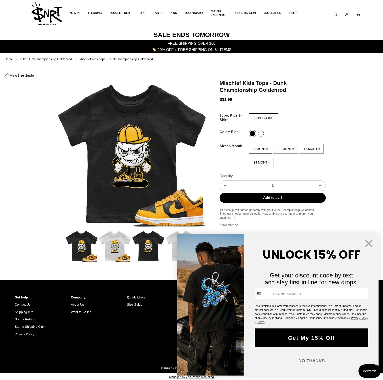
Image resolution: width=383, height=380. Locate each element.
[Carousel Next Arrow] (199, 153)
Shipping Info (24, 312)
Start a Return (25, 319)
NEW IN (75, 13)
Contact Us (22, 304)
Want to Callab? (82, 312)
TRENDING (95, 13)
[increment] (320, 186)
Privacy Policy (24, 334)
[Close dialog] (369, 243)
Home (8, 59)
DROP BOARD (194, 13)
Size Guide (134, 304)
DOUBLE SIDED (120, 13)
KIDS (174, 13)
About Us (77, 304)
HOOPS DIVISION (245, 13)
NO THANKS (311, 360)
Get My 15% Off (311, 338)
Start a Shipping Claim (30, 326)
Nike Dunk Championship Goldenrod (46, 59)
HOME (159, 357)
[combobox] (263, 293)
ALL (172, 357)
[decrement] (225, 186)
